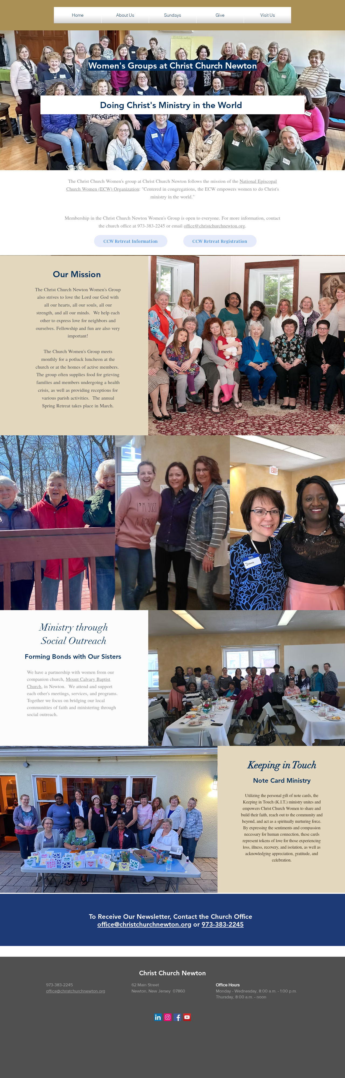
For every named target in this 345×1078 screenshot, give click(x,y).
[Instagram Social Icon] (167, 1017)
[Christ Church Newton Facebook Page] (177, 1017)
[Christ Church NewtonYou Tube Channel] (187, 1017)
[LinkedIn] (158, 1017)
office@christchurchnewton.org (214, 225)
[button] (125, 15)
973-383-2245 (223, 924)
